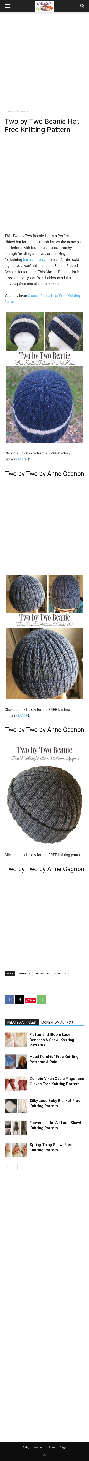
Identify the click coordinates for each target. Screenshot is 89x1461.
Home (8, 111)
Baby (26, 1447)
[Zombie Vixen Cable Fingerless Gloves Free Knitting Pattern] (16, 1084)
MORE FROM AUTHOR (57, 1022)
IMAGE (22, 459)
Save (32, 1000)
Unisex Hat (60, 973)
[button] (7, 6)
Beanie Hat (24, 973)
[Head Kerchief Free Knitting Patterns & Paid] (16, 1062)
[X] (19, 999)
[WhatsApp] (41, 999)
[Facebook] (9, 999)
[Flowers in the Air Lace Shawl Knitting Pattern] (16, 1128)
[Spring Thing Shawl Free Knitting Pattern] (16, 1150)
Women (38, 1447)
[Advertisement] (44, 59)
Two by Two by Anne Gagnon (44, 473)
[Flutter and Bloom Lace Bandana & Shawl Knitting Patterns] (16, 1040)
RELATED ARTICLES (21, 1022)
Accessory (23, 111)
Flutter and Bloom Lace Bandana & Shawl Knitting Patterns (52, 1039)
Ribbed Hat (42, 973)
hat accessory (34, 259)
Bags (63, 1447)
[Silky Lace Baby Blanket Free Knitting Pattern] (16, 1106)
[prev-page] (7, 1167)
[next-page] (15, 1167)
